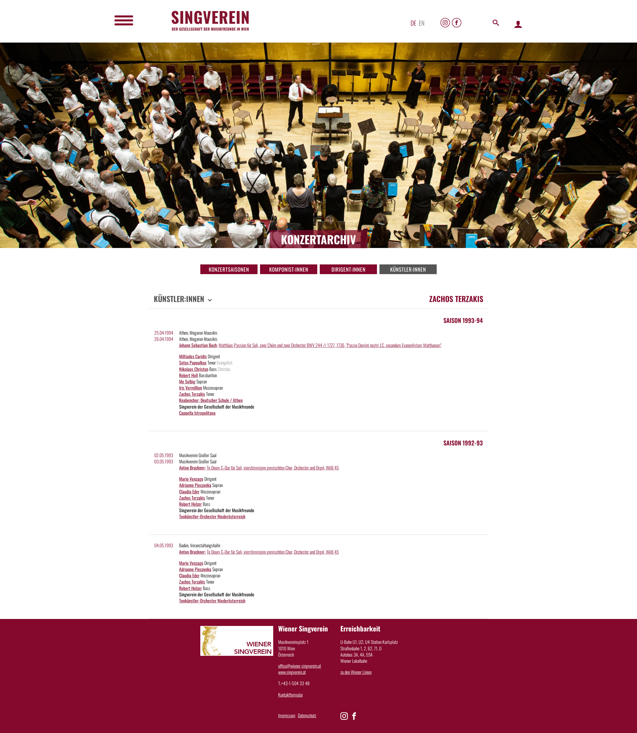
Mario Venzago (191, 479)
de (413, 22)
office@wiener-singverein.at (299, 666)
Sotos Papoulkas (193, 362)
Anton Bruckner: (192, 467)
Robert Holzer (190, 504)
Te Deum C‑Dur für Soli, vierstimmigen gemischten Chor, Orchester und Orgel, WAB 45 (273, 467)
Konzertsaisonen (229, 269)
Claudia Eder (189, 491)
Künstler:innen (408, 269)
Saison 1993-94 (463, 320)
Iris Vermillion (190, 387)
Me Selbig (187, 381)
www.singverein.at (292, 672)
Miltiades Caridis (193, 356)
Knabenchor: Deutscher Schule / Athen (211, 400)
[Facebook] (456, 22)
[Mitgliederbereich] (518, 24)
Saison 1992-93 (463, 442)
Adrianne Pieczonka (195, 485)
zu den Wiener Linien (356, 672)
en (422, 22)
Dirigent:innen (348, 269)
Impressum (286, 715)
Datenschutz (307, 715)
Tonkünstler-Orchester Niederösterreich (212, 516)
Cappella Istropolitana (197, 413)
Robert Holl (188, 375)
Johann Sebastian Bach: (198, 345)
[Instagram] (445, 22)
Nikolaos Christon (193, 369)
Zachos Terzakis (192, 394)
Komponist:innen (288, 269)
